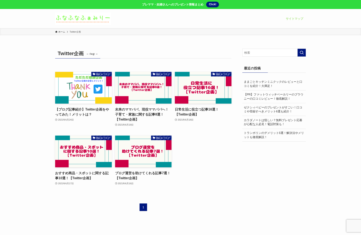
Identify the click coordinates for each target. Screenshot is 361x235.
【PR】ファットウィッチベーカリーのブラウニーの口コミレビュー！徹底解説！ (273, 96)
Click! (212, 4)
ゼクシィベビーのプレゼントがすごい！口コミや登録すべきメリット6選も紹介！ (273, 109)
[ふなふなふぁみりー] (83, 18)
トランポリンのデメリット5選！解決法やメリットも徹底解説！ (274, 135)
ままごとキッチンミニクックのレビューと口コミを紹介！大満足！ (273, 84)
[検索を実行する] (301, 53)
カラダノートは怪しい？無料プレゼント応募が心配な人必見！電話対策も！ (273, 122)
